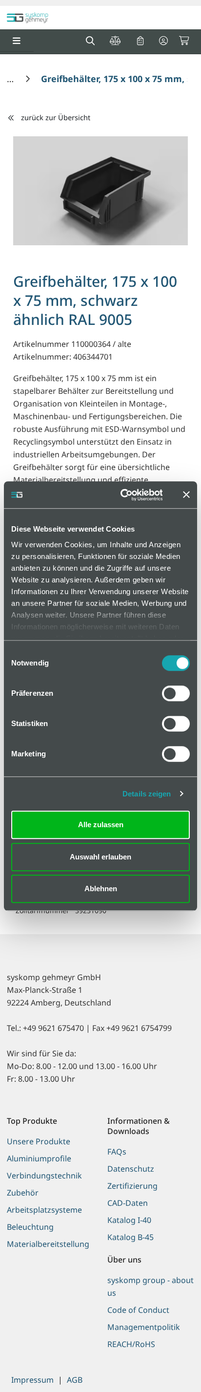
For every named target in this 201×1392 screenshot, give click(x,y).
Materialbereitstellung (48, 1244)
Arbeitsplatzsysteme (44, 1209)
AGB (74, 1379)
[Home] (11, 79)
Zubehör (23, 1192)
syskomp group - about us (150, 1286)
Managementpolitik (143, 1327)
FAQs (116, 1151)
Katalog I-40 (129, 1220)
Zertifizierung (132, 1185)
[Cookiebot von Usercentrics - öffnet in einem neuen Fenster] (122, 495)
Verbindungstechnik (44, 1175)
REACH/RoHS (131, 1344)
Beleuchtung (30, 1226)
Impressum (32, 1379)
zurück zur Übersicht (55, 117)
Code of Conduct (138, 1310)
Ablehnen (100, 888)
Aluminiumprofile (39, 1158)
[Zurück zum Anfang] (169, 1367)
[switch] (176, 693)
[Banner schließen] (186, 495)
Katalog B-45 (130, 1237)
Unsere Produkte (38, 1141)
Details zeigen (146, 794)
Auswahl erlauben (100, 857)
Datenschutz (130, 1168)
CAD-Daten (127, 1203)
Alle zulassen (100, 824)
